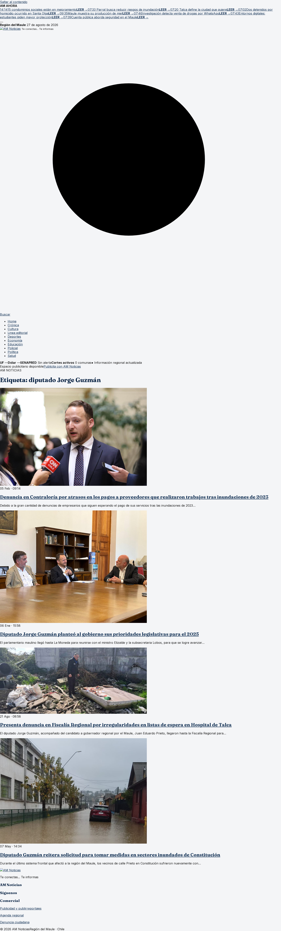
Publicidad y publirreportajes (20, 908)
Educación (15, 344)
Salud (12, 356)
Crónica (13, 325)
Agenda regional (12, 915)
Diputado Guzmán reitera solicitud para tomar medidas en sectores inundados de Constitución (110, 855)
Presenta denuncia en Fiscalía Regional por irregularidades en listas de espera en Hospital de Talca (116, 725)
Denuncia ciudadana (14, 922)
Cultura (13, 329)
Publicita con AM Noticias (62, 366)
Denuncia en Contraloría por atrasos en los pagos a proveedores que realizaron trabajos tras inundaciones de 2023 (134, 497)
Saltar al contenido (13, 2)
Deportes (14, 337)
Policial (13, 348)
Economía (15, 340)
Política (13, 352)
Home (12, 321)
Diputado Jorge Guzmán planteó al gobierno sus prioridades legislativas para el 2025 (99, 634)
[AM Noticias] (10, 29)
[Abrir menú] (1, 22)
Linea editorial (18, 333)
